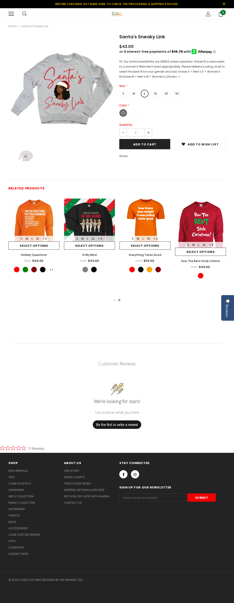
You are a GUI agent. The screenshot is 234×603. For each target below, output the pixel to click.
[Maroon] (158, 269)
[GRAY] (85, 269)
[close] (224, 4)
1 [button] (115, 300)
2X (166, 93)
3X (177, 93)
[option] (61, 88)
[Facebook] (123, 474)
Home (12, 26)
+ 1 (51, 270)
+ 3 (100, 239)
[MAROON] (34, 269)
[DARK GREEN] (25, 269)
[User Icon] (208, 14)
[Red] (132, 269)
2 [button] (119, 300)
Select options (34, 246)
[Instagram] (135, 474)
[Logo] (116, 14)
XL (155, 93)
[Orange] (149, 269)
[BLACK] (42, 269)
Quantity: (126, 125)
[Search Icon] (24, 14)
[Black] (140, 269)
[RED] (16, 269)
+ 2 (45, 239)
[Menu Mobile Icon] (11, 14)
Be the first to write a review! (117, 424)
